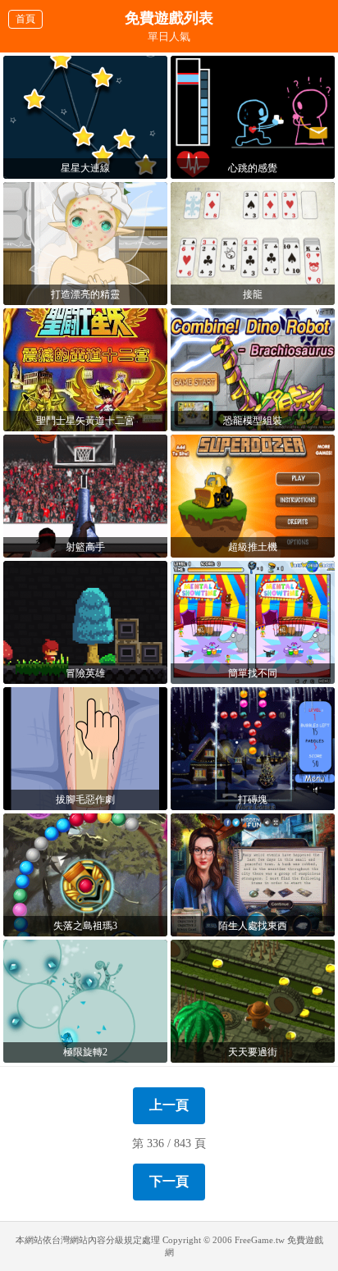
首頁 (25, 19)
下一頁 (169, 1181)
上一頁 (169, 1105)
